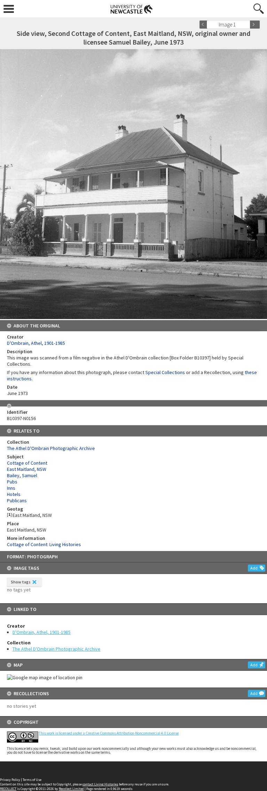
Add (254, 568)
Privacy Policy (10, 779)
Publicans (17, 500)
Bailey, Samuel (22, 475)
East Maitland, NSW (26, 469)
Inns (11, 488)
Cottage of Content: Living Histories (44, 544)
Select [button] (247, 25)
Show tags (21, 581)
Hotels (14, 494)
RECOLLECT (8, 788)
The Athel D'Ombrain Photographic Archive (56, 649)
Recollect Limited (71, 788)
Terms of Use (32, 779)
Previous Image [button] (204, 25)
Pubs (12, 482)
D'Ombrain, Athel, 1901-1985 (42, 632)
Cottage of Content (27, 463)
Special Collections (165, 372)
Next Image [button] (255, 25)
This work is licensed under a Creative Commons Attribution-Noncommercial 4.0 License (109, 733)
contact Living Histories (100, 784)
